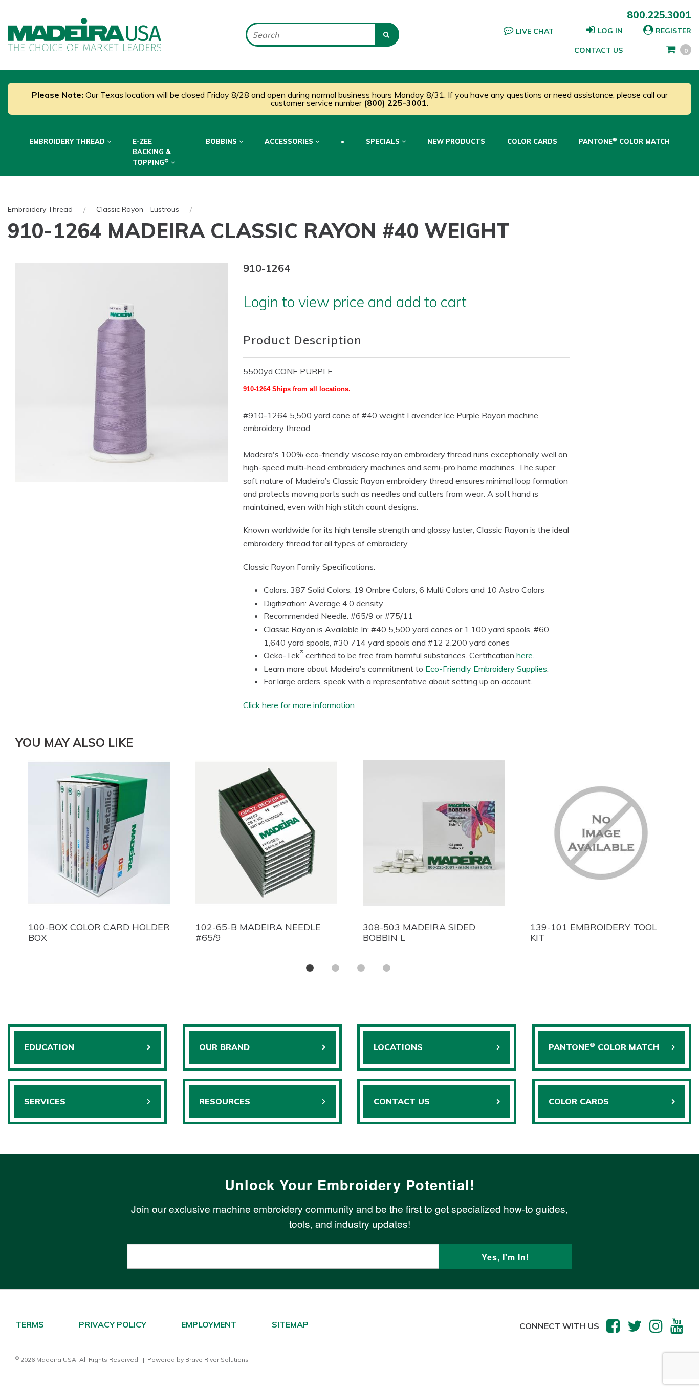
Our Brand (224, 1047)
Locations (398, 1047)
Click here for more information (299, 705)
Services (44, 1101)
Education (49, 1047)
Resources (224, 1101)
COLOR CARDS (579, 1101)
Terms (29, 1324)
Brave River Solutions (217, 1359)
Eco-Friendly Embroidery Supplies (486, 669)
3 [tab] (361, 968)
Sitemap (290, 1324)
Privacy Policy (112, 1324)
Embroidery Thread (40, 209)
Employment (209, 1324)
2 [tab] (335, 968)
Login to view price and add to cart (355, 301)
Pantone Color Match (624, 140)
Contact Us (598, 50)
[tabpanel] (99, 854)
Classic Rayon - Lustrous (137, 209)
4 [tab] (386, 968)
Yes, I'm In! (505, 1257)
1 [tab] (310, 968)
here (524, 655)
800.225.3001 (659, 15)
